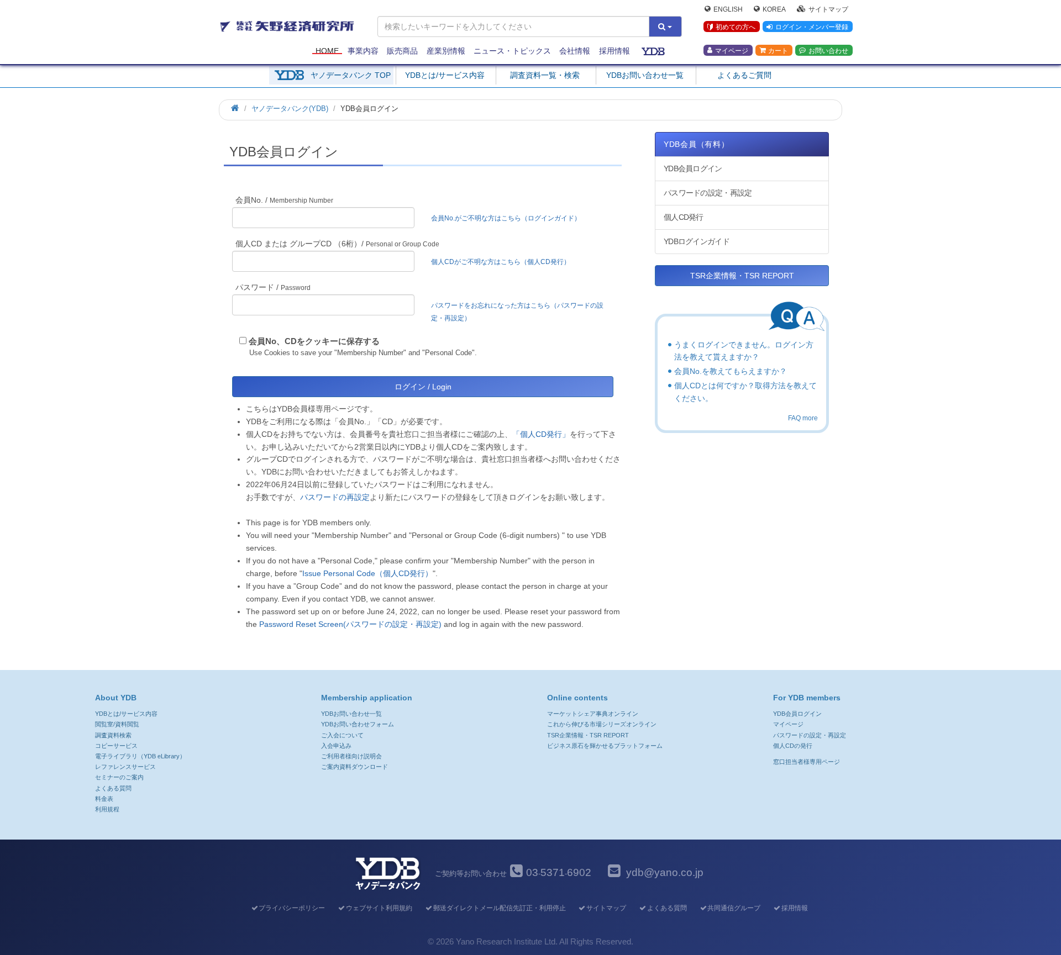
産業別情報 (446, 50)
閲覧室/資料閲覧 (117, 724)
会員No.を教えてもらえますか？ (730, 371)
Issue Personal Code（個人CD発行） (367, 573)
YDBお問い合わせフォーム (357, 724)
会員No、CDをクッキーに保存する (314, 341)
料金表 (104, 798)
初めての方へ (735, 27)
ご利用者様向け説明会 (351, 756)
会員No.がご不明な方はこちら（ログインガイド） (509, 218)
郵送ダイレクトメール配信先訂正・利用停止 (499, 908)
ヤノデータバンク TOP (351, 75)
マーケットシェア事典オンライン (592, 713)
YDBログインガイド (696, 241)
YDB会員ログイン (693, 168)
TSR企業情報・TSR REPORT (742, 275)
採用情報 (614, 50)
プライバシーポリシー (292, 908)
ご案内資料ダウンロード (354, 766)
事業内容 (363, 50)
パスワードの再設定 (335, 497)
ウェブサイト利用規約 (379, 908)
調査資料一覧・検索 (545, 75)
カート (778, 50)
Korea (774, 9)
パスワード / (273, 287)
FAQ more (803, 418)
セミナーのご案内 (119, 777)
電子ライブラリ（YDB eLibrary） (140, 756)
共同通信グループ (733, 908)
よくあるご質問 (744, 75)
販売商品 (402, 50)
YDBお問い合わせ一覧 (645, 75)
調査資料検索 (113, 735)
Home (327, 50)
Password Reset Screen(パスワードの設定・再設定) (350, 624)
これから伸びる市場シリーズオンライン (601, 724)
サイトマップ (828, 9)
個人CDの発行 (792, 745)
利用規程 (107, 809)
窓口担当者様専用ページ (806, 761)
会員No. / (284, 200)
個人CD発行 (683, 217)
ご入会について (342, 735)
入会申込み (336, 745)
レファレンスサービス (125, 766)
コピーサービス (116, 745)
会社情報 (574, 50)
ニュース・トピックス (512, 50)
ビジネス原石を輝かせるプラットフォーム (605, 745)
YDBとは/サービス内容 (445, 75)
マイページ (731, 50)
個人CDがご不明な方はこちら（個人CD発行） (500, 262)
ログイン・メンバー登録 (811, 27)
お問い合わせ (828, 50)
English (728, 9)
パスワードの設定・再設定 (708, 192)
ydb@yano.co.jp (664, 872)
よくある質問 (113, 788)
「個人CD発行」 (541, 434)
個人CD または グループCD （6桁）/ (337, 243)
